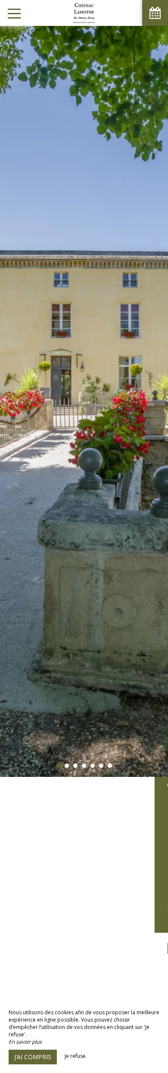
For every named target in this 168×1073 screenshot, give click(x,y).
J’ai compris (32, 1057)
